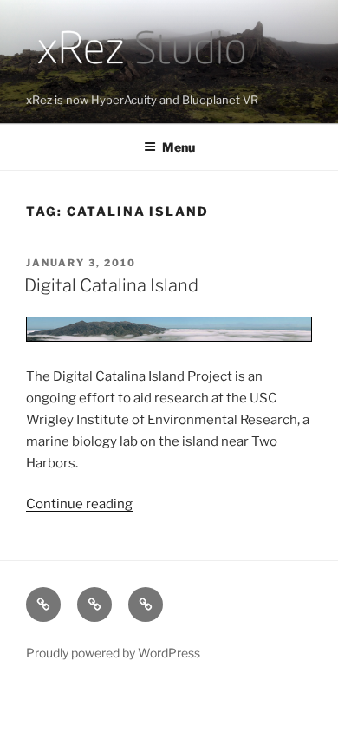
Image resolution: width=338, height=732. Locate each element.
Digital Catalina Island (111, 285)
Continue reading (79, 504)
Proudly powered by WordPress (113, 652)
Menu (178, 147)
